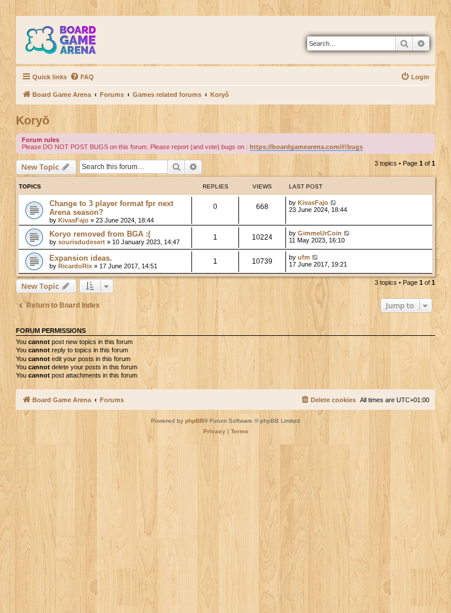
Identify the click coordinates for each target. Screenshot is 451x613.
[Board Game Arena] (69, 40)
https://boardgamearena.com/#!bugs (306, 146)
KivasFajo (73, 220)
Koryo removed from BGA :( (99, 234)
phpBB (194, 420)
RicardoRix (75, 266)
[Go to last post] (334, 202)
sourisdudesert (81, 241)
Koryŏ (32, 120)
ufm (304, 257)
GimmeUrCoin (320, 233)
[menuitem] (82, 77)
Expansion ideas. (80, 258)
